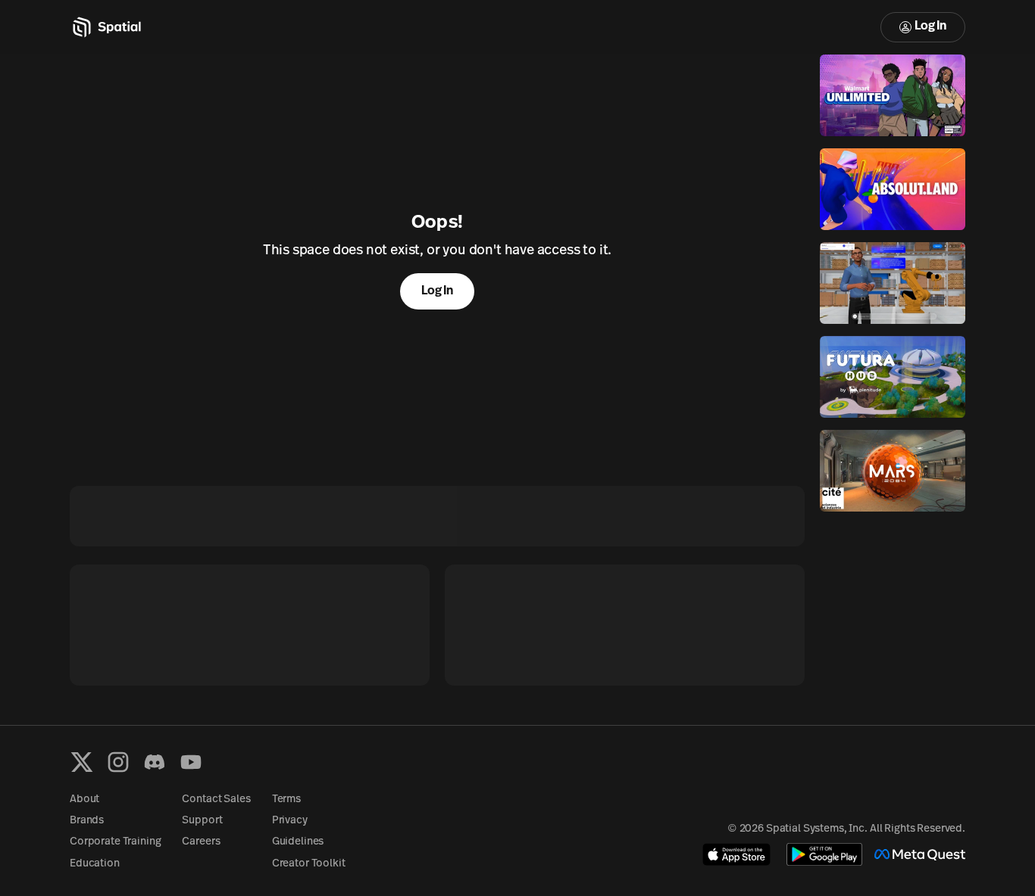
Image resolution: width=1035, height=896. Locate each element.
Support (202, 820)
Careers (201, 842)
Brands (87, 820)
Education (95, 864)
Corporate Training (115, 842)
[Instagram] (118, 762)
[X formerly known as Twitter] (82, 762)
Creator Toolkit (309, 864)
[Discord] (154, 762)
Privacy (290, 820)
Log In (930, 26)
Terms (286, 799)
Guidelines (298, 842)
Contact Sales (216, 799)
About (84, 799)
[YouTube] (191, 762)
